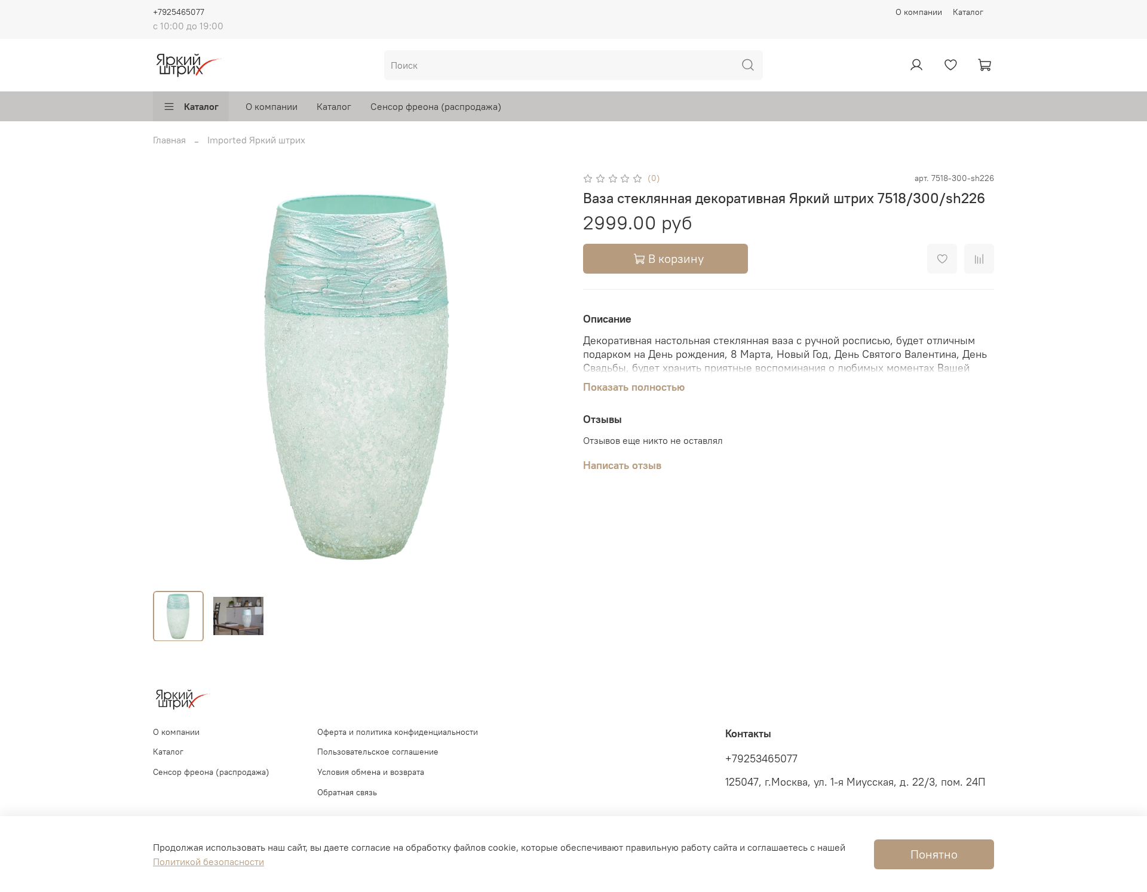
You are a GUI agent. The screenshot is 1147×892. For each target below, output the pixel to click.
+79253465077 (761, 758)
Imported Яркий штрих (256, 140)
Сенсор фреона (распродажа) (435, 106)
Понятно (934, 854)
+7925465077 (178, 12)
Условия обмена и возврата (370, 772)
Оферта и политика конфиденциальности (397, 732)
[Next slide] (544, 375)
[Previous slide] (172, 375)
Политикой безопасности (208, 862)
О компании (918, 12)
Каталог (968, 12)
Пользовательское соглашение (377, 751)
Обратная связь (347, 792)
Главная (169, 140)
